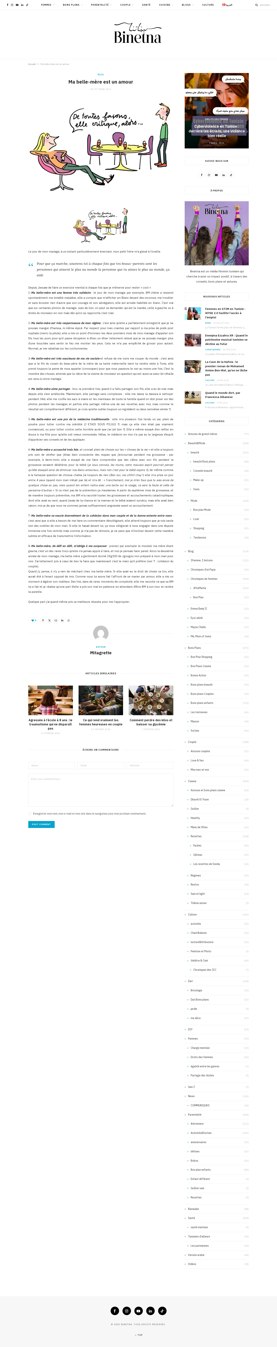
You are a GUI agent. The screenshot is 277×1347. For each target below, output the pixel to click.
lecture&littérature (202, 942)
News (208, 323)
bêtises (195, 1151)
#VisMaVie (199, 588)
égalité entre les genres (205, 1066)
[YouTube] (138, 1311)
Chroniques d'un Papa (203, 569)
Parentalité (100, 4)
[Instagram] (126, 1311)
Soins (196, 489)
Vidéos (192, 1264)
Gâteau (197, 854)
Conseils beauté (202, 470)
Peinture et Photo (201, 951)
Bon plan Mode (202, 509)
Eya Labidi (197, 618)
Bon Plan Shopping (201, 657)
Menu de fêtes (199, 827)
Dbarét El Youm (200, 799)
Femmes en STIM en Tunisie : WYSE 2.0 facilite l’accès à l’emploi (225, 313)
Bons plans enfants (202, 703)
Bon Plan (198, 597)
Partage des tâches (202, 1075)
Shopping (198, 528)
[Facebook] (43, 620)
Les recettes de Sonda (206, 864)
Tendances (199, 537)
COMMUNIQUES (200, 1105)
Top (139, 1335)
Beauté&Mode (196, 443)
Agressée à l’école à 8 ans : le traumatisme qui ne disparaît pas (50, 724)
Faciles (197, 845)
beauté (195, 452)
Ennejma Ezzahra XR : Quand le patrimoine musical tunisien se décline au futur (226, 340)
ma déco (196, 1018)
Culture (208, 4)
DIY (190, 1029)
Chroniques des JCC (205, 969)
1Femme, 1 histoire (202, 560)
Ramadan (193, 1209)
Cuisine (165, 4)
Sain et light (198, 893)
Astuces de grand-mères (202, 434)
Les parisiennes (200, 1245)
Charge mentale (200, 1048)
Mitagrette (101, 652)
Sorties (195, 730)
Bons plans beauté (202, 684)
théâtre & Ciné (199, 960)
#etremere (197, 1123)
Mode (194, 500)
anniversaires (198, 1142)
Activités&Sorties (201, 1133)
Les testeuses (199, 712)
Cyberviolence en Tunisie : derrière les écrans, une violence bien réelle (217, 131)
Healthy (195, 818)
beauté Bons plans (204, 461)
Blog (101, 74)
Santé (146, 4)
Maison (195, 721)
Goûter (195, 808)
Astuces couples (200, 751)
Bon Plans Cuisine (201, 666)
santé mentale (199, 1227)
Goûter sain (197, 1188)
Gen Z (191, 1087)
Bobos (194, 1160)
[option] (217, 110)
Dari (190, 981)
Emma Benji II (199, 608)
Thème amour (199, 903)
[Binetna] (138, 34)
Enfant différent (200, 1179)
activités (196, 923)
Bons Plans (71, 4)
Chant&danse (213, 349)
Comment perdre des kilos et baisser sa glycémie (151, 722)
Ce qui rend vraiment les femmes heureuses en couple (100, 722)
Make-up (198, 480)
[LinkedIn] (62, 620)
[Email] (56, 620)
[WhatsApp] (68, 620)
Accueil (32, 64)
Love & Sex (197, 760)
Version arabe (196, 1255)
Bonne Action (198, 675)
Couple (125, 4)
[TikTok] (162, 1311)
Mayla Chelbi (198, 627)
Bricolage (196, 990)
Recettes (196, 836)
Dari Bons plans (200, 999)
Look (196, 519)
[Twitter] (49, 620)
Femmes (46, 4)
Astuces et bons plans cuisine (208, 790)
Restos (195, 884)
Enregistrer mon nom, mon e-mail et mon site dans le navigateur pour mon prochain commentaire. (89, 813)
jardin (194, 1009)
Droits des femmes (216, 119)
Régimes (196, 875)
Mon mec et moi (200, 769)
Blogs (186, 4)
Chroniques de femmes (204, 579)
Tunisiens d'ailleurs (199, 1236)
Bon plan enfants (201, 1169)
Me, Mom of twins (201, 636)
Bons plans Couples (202, 694)
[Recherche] (256, 5)
